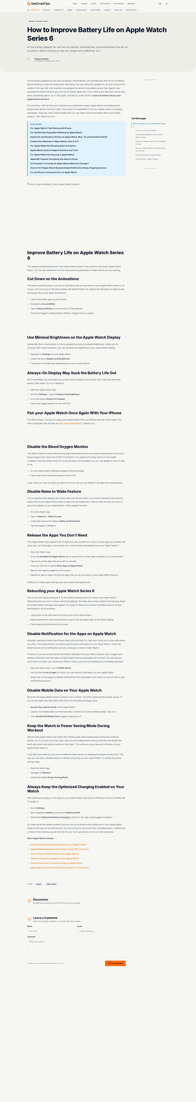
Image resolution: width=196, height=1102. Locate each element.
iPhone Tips (118, 10)
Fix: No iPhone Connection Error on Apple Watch (53, 172)
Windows (131, 4)
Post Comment (117, 963)
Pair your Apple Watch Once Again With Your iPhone (150, 149)
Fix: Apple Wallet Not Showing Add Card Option (53, 146)
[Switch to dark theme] (166, 3)
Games (94, 4)
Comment (31, 937)
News (75, 4)
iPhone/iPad (105, 4)
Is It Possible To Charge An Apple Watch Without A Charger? (59, 163)
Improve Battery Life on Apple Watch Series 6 (149, 125)
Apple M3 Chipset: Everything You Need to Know (54, 159)
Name (29, 926)
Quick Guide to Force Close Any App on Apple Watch (56, 863)
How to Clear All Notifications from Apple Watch (54, 854)
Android (84, 4)
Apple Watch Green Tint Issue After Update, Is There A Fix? (59, 867)
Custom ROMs (95, 10)
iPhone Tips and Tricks (38, 21)
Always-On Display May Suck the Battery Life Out (150, 142)
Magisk (69, 10)
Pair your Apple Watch (71, 423)
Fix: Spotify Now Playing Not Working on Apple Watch (56, 132)
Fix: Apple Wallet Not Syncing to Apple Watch (52, 155)
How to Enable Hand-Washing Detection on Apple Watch (58, 844)
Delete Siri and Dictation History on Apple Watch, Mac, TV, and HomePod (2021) (68, 137)
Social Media (118, 4)
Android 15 (46, 10)
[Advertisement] (76, 325)
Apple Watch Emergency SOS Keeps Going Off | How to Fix (59, 849)
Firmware (107, 10)
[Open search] (160, 3)
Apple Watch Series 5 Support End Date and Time (54, 150)
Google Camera (81, 10)
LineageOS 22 (59, 10)
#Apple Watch (51, 884)
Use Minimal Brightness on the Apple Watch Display (149, 136)
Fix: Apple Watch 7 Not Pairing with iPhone (50, 128)
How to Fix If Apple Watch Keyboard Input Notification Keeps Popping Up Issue (68, 168)
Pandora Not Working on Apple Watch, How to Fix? (54, 141)
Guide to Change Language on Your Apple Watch (54, 858)
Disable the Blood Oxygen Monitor (148, 155)
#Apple (38, 884)
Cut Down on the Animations (145, 130)
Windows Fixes (131, 10)
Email (79, 926)
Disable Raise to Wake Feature (146, 159)
